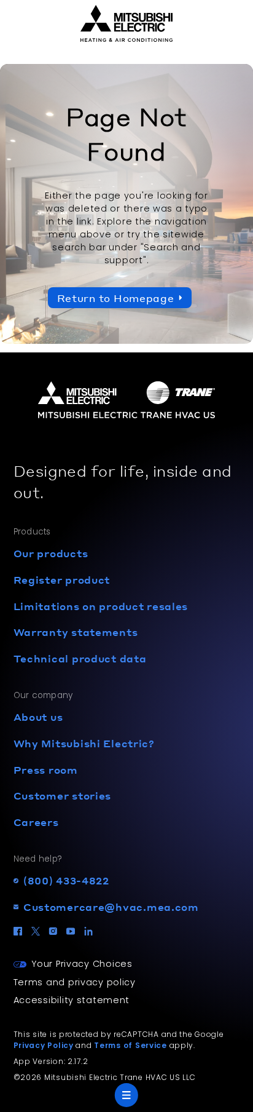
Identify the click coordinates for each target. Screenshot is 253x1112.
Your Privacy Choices (81, 964)
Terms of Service (130, 1045)
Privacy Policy (44, 1045)
